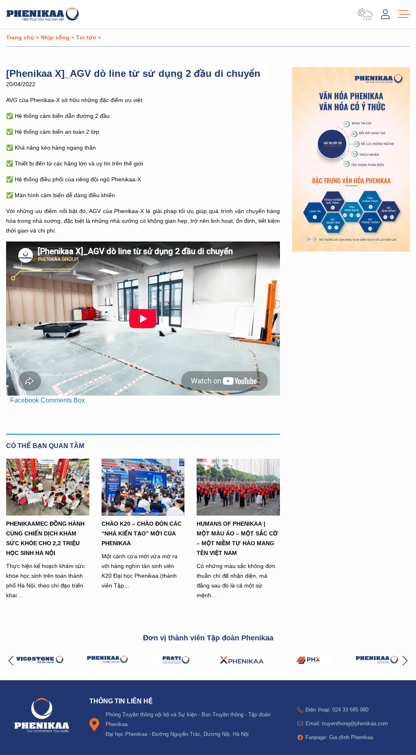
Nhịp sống (55, 37)
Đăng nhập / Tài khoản (385, 14)
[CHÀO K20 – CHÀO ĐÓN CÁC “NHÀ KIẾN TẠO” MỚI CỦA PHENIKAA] (143, 487)
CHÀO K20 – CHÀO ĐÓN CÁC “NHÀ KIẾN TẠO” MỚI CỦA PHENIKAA (142, 533)
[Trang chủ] (42, 14)
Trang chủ (20, 37)
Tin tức (86, 37)
